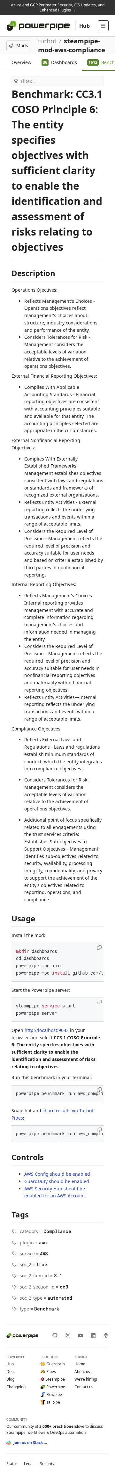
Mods (22, 45)
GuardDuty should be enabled (56, 1181)
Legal (29, 1463)
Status (12, 1463)
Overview (21, 62)
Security (47, 1463)
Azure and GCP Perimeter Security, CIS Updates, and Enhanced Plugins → (57, 7)
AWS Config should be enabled (57, 1174)
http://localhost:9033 (47, 1030)
